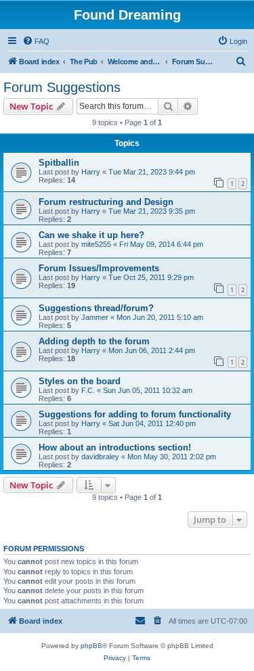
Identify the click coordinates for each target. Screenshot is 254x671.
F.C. (88, 390)
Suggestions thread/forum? (96, 308)
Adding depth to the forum (94, 341)
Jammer (94, 317)
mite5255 (96, 244)
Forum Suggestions (62, 87)
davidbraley (100, 457)
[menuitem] (35, 41)
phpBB (91, 645)
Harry (90, 172)
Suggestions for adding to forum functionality (135, 414)
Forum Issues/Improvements (99, 268)
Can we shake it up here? (91, 235)
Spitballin (59, 163)
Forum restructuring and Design (106, 202)
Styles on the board (80, 381)
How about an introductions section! (115, 447)
